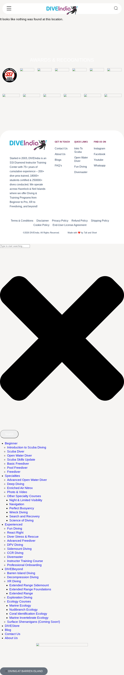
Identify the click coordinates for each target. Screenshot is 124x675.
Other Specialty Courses (24, 496)
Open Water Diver (19, 455)
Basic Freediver (18, 463)
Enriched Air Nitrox (20, 488)
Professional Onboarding (24, 565)
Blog (8, 630)
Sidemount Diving (19, 548)
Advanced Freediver (21, 540)
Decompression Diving (23, 577)
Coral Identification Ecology (28, 613)
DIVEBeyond (14, 569)
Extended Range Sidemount (29, 585)
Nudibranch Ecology (23, 609)
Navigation (16, 504)
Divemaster (15, 557)
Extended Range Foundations (30, 589)
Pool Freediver (17, 467)
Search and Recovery (24, 516)
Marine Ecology (20, 605)
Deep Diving (15, 484)
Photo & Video (17, 492)
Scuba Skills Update (21, 459)
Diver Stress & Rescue (23, 536)
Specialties (12, 475)
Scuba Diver (15, 451)
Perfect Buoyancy (21, 508)
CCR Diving (15, 552)
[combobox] (15, 246)
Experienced (13, 524)
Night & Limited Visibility (25, 500)
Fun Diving (14, 528)
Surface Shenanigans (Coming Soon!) (33, 621)
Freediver (13, 471)
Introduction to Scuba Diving (26, 447)
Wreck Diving (18, 512)
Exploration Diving (19, 597)
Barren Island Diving (21, 573)
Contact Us (12, 634)
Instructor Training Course (25, 561)
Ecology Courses (19, 601)
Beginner (11, 443)
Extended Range (21, 593)
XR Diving (14, 581)
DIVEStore (12, 625)
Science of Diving (21, 520)
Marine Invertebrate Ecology (28, 617)
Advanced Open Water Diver (27, 480)
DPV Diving (15, 544)
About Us (11, 638)
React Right (15, 532)
